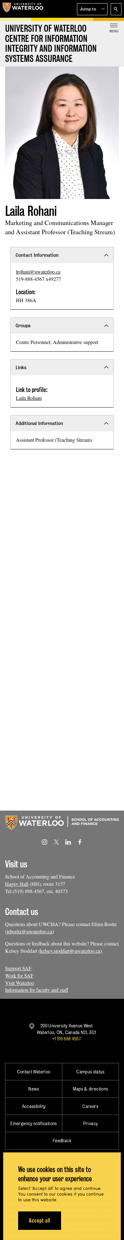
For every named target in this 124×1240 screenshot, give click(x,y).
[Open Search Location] (116, 9)
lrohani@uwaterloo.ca (38, 271)
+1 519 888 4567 (66, 1038)
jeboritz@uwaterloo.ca (29, 931)
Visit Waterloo (19, 982)
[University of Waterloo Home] (23, 9)
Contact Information (37, 255)
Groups (23, 325)
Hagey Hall (16, 883)
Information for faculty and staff (36, 989)
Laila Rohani (29, 398)
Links (21, 367)
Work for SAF (19, 975)
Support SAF (18, 968)
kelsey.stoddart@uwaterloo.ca (70, 950)
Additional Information (39, 423)
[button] (92, 9)
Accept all (39, 1220)
